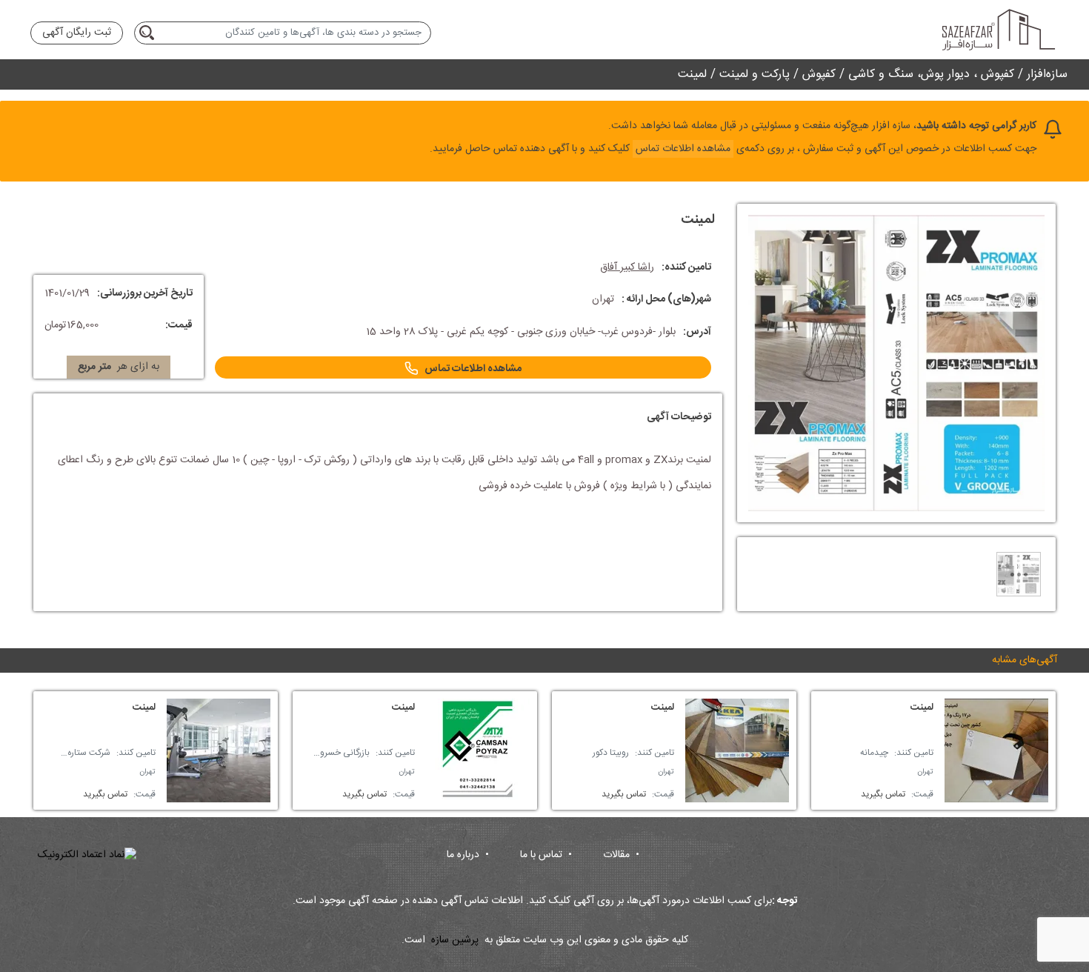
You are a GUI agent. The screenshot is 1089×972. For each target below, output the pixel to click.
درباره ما (468, 855)
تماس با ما (546, 855)
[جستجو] (149, 32)
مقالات (621, 855)
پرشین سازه (455, 940)
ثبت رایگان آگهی (76, 32)
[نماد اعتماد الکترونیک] (87, 855)
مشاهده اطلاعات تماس (473, 369)
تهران (925, 772)
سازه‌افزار (1047, 74)
